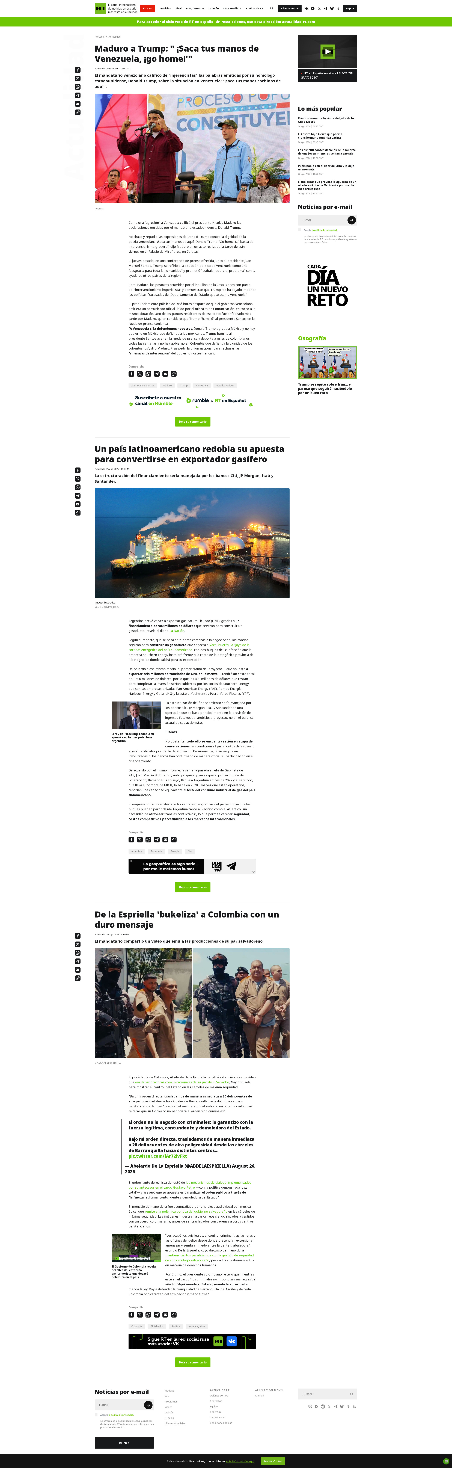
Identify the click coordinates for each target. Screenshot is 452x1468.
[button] (328, 52)
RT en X (124, 1443)
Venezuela (202, 385)
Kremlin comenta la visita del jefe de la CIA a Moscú (326, 120)
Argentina (136, 851)
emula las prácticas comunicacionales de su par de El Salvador (182, 1082)
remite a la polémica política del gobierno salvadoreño (186, 1211)
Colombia (136, 1326)
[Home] (100, 8)
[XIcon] (319, 8)
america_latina (197, 1326)
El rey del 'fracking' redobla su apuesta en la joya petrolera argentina (133, 737)
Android (259, 1395)
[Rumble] (313, 8)
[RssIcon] (354, 1406)
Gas (190, 851)
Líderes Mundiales (175, 1423)
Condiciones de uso (221, 1423)
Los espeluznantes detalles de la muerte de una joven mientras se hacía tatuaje (327, 152)
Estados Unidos (225, 385)
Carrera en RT (218, 1417)
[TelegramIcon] (325, 8)
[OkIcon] (338, 8)
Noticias (165, 8)
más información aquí (240, 1461)
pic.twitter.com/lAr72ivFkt (158, 1156)
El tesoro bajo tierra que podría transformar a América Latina (320, 136)
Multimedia (230, 8)
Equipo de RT (254, 8)
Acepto (320, 230)
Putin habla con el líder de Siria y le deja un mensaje (326, 167)
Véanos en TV (290, 8)
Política (176, 1326)
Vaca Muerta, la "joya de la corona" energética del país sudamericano (189, 647)
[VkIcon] (306, 8)
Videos (168, 1407)
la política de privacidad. (324, 230)
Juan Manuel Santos (142, 385)
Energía (175, 851)
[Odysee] (323, 1406)
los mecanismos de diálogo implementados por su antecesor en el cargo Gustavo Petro (190, 1185)
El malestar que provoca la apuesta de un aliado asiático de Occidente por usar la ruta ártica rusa (327, 185)
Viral (179, 8)
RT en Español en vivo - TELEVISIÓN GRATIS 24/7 (327, 75)
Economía (156, 851)
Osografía (312, 338)
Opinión (214, 8)
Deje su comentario (193, 421)
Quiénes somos (219, 1395)
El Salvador (157, 1326)
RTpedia (169, 1418)
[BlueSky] (332, 8)
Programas (193, 8)
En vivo (148, 8)
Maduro (167, 385)
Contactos (216, 1401)
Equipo (214, 1406)
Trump (184, 385)
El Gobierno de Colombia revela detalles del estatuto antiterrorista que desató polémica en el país (134, 1271)
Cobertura (216, 1412)
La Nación (176, 630)
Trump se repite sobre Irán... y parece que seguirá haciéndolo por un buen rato (325, 388)
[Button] (271, 8)
